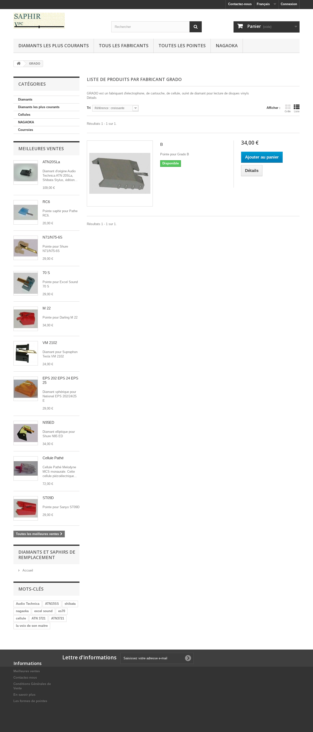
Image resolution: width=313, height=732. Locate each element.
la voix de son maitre (32, 626)
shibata (70, 604)
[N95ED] (25, 433)
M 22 (47, 308)
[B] (119, 173)
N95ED (48, 422)
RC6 (46, 202)
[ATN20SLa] (25, 172)
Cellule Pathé (53, 458)
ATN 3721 (38, 618)
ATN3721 (57, 618)
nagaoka (22, 611)
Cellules (24, 114)
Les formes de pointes (30, 701)
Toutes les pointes (182, 45)
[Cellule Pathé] (25, 468)
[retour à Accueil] (18, 64)
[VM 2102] (25, 353)
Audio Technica (27, 604)
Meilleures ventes (41, 148)
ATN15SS (52, 604)
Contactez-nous (240, 4)
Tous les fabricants (123, 45)
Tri (89, 108)
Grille (288, 111)
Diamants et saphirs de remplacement (46, 554)
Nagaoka (227, 45)
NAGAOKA (26, 122)
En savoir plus (24, 695)
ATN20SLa (51, 162)
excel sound (43, 611)
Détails (92, 98)
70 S (46, 273)
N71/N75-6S (52, 237)
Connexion (289, 4)
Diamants (25, 99)
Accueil (27, 570)
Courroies (25, 130)
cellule (21, 618)
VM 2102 (50, 343)
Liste (297, 111)
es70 (61, 611)
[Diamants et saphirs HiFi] (58, 21)
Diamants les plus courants (53, 45)
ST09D (48, 498)
